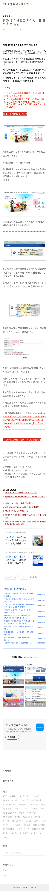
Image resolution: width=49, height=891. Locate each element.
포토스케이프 (24, 829)
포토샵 (6, 833)
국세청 (16, 800)
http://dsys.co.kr (13, 532)
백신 (43, 804)
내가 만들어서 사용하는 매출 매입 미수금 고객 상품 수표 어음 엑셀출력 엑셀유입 (16, 562)
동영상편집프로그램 (12, 816)
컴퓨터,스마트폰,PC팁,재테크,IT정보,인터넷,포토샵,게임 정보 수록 (19, 730)
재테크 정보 (9, 589)
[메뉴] (45, 4)
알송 (37, 820)
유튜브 (14, 796)
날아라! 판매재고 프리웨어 (16, 556)
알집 (5, 796)
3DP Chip (28, 816)
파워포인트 (32, 812)
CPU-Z (25, 808)
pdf (37, 796)
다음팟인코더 (26, 796)
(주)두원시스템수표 (16, 536)
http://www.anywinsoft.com (19, 552)
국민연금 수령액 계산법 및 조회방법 (16, 643)
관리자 (33, 887)
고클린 (34, 833)
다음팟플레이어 (10, 804)
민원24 (7, 825)
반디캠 (35, 808)
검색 (43, 853)
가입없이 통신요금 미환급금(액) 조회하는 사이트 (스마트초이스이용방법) (19, 622)
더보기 (5, 837)
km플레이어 (18, 820)
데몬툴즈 (24, 833)
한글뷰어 (7, 808)
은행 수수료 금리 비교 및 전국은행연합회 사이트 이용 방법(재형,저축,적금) (19, 605)
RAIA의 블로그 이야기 (16, 4)
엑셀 (43, 808)
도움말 (6, 800)
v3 (42, 833)
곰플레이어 (36, 800)
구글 (17, 808)
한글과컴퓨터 (9, 829)
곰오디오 (34, 804)
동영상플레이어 (10, 812)
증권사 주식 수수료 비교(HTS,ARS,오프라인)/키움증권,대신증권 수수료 (18, 616)
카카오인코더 (39, 825)
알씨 (38, 816)
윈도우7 (23, 804)
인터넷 (6, 820)
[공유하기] (11, 577)
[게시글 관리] (14, 577)
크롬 (44, 820)
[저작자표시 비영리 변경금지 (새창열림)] (33, 577)
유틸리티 (17, 825)
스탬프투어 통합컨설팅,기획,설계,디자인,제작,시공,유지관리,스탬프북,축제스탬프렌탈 (16, 542)
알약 (22, 812)
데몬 (15, 833)
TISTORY (25, 887)
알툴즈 (27, 825)
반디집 (25, 800)
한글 (29, 820)
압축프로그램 (38, 829)
